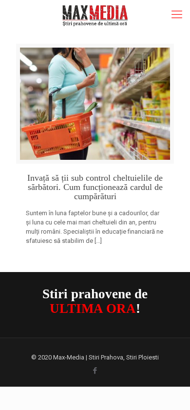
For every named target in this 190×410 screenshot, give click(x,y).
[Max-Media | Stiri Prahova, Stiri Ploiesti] (95, 14)
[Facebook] (95, 371)
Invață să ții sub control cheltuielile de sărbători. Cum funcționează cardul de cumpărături (95, 187)
